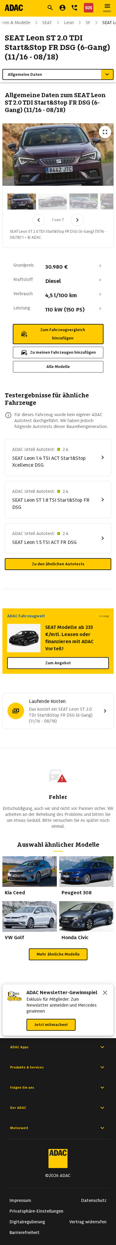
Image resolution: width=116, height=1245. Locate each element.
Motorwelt (19, 1128)
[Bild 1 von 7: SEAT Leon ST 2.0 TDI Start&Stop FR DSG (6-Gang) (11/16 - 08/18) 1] (21, 201)
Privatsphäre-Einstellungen (36, 1211)
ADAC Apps (19, 1047)
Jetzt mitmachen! (51, 1024)
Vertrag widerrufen (87, 1221)
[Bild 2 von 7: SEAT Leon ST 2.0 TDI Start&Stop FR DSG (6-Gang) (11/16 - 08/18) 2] (52, 201)
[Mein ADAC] (62, 7)
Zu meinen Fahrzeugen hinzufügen (63, 352)
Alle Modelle (58, 366)
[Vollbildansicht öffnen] (105, 132)
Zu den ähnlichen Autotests (58, 563)
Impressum (20, 1200)
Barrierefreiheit (25, 1232)
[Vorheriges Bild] (38, 220)
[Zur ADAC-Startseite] (14, 7)
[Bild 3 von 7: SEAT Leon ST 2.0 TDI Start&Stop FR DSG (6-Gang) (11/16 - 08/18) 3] (83, 201)
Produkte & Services (27, 1067)
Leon (69, 22)
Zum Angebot (58, 662)
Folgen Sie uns (22, 1087)
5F (88, 22)
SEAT (47, 22)
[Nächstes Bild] (77, 220)
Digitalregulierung (27, 1221)
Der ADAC (18, 1108)
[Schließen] (105, 993)
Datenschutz (93, 1200)
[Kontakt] (74, 7)
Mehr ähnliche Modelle (58, 954)
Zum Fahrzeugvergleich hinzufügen (62, 334)
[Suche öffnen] (50, 7)
